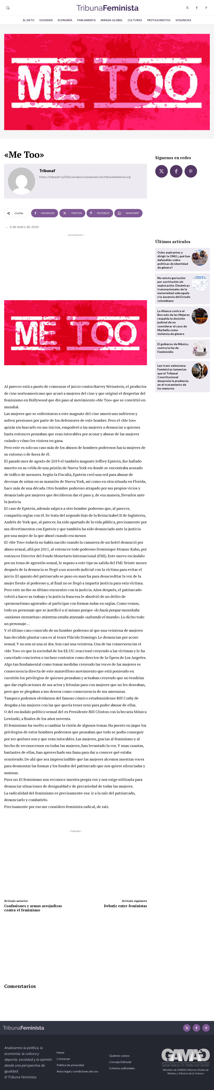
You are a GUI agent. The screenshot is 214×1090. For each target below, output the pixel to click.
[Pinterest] (206, 8)
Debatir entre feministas (125, 905)
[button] (7, 8)
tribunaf (47, 171)
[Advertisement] (75, 266)
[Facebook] (196, 8)
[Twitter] (187, 8)
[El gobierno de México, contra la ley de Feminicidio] (200, 349)
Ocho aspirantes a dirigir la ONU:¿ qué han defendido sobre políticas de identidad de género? (173, 260)
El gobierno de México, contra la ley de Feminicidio (173, 347)
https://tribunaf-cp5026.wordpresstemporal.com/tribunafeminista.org (85, 177)
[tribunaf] (21, 181)
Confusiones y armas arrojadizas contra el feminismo (33, 907)
